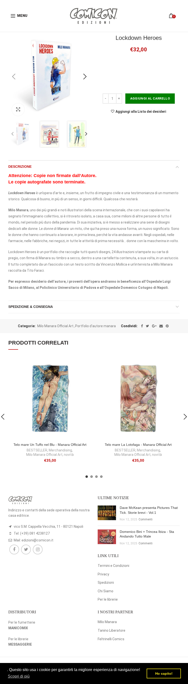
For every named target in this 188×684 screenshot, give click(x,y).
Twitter (26, 549)
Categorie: (26, 326)
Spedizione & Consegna (30, 307)
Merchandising (60, 450)
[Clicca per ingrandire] (18, 109)
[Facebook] (142, 326)
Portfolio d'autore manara (95, 326)
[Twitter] (147, 326)
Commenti (146, 519)
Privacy (103, 574)
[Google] (154, 326)
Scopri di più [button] (19, 676)
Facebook (14, 549)
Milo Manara (107, 622)
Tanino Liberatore (111, 630)
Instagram (38, 549)
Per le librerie (108, 599)
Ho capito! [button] (164, 673)
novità (69, 455)
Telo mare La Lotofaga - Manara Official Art (138, 445)
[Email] (161, 326)
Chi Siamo (105, 591)
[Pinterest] (167, 326)
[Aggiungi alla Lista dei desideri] (85, 363)
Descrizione (20, 166)
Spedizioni (106, 582)
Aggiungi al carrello (150, 98)
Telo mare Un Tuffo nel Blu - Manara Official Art (49, 445)
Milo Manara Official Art (55, 326)
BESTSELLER (37, 450)
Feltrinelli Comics (111, 639)
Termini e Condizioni (113, 566)
